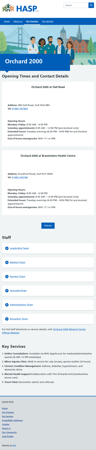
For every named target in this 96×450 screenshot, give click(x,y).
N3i (14, 445)
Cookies (5, 424)
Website (48, 225)
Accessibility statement (12, 420)
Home (7, 21)
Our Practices (32, 21)
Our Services (47, 21)
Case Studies (7, 436)
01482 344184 (20, 177)
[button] (48, 248)
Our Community (9, 432)
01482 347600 (20, 108)
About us (18, 21)
